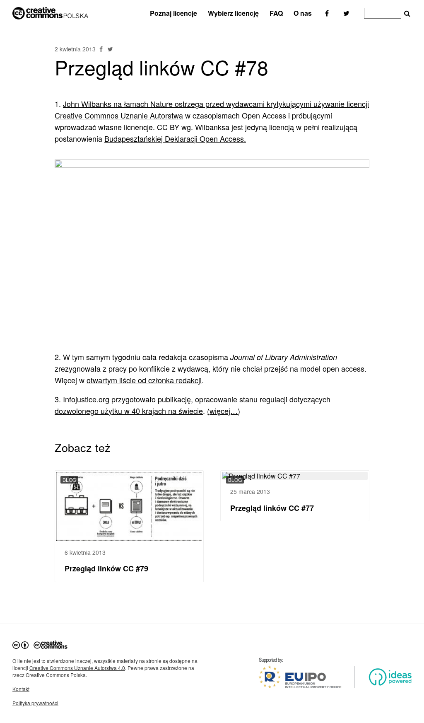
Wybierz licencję (233, 13)
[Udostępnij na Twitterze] (110, 49)
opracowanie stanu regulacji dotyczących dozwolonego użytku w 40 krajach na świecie (192, 405)
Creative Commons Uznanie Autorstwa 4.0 (77, 667)
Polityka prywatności (35, 702)
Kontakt (20, 688)
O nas (303, 13)
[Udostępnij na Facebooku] (101, 49)
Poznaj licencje (173, 13)
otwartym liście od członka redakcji (144, 380)
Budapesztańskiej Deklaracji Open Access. (175, 138)
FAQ (276, 13)
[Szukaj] (407, 13)
